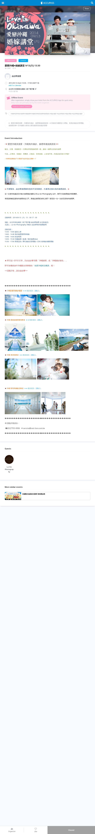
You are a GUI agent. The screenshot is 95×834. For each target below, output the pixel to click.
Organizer (12, 831)
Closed (71, 830)
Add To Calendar (15, 85)
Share (87, 8)
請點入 (37, 291)
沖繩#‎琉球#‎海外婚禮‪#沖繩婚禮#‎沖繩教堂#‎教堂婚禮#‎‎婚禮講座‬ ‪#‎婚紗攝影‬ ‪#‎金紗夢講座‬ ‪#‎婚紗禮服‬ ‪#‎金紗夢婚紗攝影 (46, 114)
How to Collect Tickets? (21, 106)
